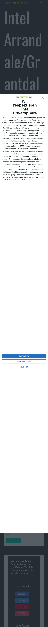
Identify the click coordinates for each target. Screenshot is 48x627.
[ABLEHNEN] (44, 98)
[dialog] (24, 313)
